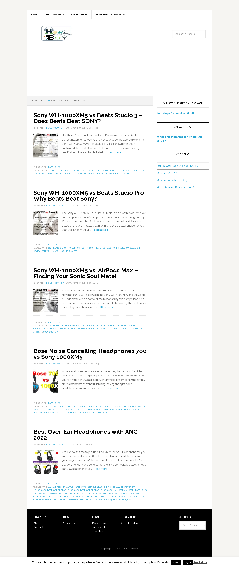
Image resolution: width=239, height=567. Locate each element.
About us (38, 523)
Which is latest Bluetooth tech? (176, 187)
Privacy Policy (100, 523)
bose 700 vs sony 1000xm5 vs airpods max (86, 409)
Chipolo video (129, 523)
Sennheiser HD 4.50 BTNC (80, 500)
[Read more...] (115, 152)
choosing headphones (132, 170)
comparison (88, 248)
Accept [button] (176, 562)
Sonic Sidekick (84, 173)
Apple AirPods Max (76, 487)
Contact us (40, 527)
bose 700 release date (97, 406)
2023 (50, 248)
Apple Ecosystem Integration (77, 325)
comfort (76, 248)
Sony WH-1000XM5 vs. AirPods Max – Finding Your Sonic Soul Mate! (85, 273)
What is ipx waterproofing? (173, 180)
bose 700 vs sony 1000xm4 (122, 406)
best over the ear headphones (63, 490)
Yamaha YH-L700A (122, 500)
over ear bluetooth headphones (50, 496)
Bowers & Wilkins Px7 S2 (74, 493)
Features (100, 248)
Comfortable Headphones (71, 328)
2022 (50, 487)
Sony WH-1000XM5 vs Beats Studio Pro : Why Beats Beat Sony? (90, 195)
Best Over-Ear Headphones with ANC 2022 (85, 434)
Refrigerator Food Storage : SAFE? (177, 165)
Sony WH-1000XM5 (102, 173)
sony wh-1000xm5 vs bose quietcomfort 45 (85, 412)
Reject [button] (188, 562)
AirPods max (54, 325)
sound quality (69, 251)
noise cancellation (130, 248)
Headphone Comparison (45, 173)
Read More (200, 562)
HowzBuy (54, 33)
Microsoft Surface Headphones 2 (125, 493)
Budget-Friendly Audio (124, 325)
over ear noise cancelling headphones (89, 496)
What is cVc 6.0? (167, 173)
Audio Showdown (76, 170)
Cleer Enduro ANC (97, 493)
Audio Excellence (57, 170)
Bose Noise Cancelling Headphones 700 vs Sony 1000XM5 (90, 353)
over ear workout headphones (49, 500)
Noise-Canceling (67, 173)
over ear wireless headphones (127, 496)
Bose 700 (123, 490)
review (37, 251)
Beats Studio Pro (62, 248)
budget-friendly (111, 170)
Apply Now (69, 523)
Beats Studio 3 (94, 170)
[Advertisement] (119, 71)
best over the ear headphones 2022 (99, 490)
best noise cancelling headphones (66, 406)
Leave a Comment (55, 128)
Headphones (53, 167)
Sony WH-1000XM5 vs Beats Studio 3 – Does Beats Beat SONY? (88, 118)
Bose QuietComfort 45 (49, 493)
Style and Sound (121, 173)
